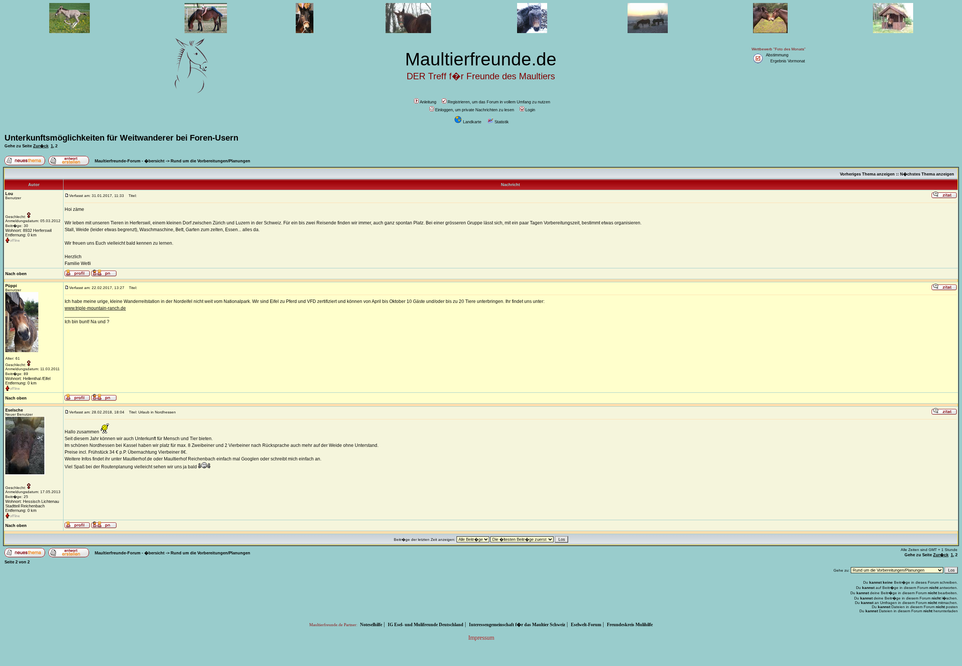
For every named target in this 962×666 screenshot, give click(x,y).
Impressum (481, 637)
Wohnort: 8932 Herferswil (28, 230)
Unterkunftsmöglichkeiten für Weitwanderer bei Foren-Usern (121, 137)
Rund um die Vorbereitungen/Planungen (210, 161)
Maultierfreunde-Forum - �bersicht (130, 161)
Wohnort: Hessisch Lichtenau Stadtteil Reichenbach (32, 503)
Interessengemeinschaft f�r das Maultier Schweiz (517, 624)
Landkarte (472, 122)
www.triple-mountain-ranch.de (95, 308)
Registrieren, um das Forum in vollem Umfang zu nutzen (499, 102)
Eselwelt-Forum (586, 624)
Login (530, 109)
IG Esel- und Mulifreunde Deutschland (425, 624)
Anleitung (428, 102)
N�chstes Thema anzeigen (927, 174)
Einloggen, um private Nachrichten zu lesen (474, 109)
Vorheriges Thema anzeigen (867, 174)
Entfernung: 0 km (20, 235)
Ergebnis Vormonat (787, 61)
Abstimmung (777, 55)
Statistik (502, 122)
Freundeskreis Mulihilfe (630, 624)
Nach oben (16, 273)
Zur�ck (40, 146)
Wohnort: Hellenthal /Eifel (27, 378)
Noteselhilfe (371, 624)
